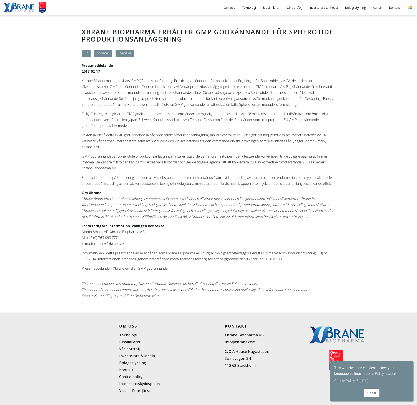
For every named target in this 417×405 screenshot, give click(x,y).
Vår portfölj (294, 7)
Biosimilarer (271, 7)
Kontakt (394, 7)
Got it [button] (371, 393)
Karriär (377, 7)
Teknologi (249, 7)
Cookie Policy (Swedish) (381, 373)
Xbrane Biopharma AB (244, 335)
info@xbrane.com (240, 341)
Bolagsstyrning (355, 7)
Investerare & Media (323, 7)
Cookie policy (130, 376)
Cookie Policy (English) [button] (351, 380)
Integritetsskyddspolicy (139, 383)
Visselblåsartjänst (135, 390)
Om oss (229, 7)
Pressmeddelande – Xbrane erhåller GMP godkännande (125, 268)
